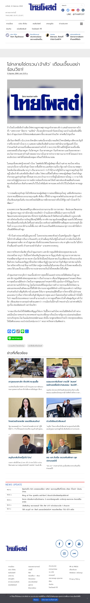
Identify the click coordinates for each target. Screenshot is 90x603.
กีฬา (29, 573)
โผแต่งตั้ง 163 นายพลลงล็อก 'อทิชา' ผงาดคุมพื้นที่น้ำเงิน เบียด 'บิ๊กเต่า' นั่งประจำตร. (52, 490)
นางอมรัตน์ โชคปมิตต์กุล (16, 346)
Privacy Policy (74, 579)
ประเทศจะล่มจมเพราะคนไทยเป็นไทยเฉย (36, 38)
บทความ (11, 576)
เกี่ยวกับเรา (73, 570)
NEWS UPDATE (13, 484)
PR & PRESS (73, 566)
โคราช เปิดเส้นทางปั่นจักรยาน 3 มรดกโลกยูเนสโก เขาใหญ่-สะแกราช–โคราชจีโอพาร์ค (51, 500)
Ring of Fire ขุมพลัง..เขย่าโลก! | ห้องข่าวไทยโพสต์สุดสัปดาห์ (45, 495)
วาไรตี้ (30, 570)
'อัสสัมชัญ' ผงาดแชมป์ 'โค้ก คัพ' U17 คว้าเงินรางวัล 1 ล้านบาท (46, 505)
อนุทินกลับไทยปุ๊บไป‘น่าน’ (20, 457)
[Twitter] (67, 10)
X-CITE (51, 572)
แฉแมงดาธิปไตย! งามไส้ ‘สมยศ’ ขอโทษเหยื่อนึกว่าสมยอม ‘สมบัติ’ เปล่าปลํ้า (61, 385)
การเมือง (9, 23)
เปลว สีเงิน (23, 23)
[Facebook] (62, 10)
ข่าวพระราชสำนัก (13, 582)
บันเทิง (8, 29)
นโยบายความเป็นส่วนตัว (50, 600)
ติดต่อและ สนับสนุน (76, 573)
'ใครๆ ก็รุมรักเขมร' (17, 36)
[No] (87, 598)
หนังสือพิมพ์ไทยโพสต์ (35, 346)
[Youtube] (73, 10)
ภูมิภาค (30, 585)
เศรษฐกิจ (49, 23)
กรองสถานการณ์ (34, 566)
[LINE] (74, 553)
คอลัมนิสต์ (37, 23)
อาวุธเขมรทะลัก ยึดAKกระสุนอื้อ (23, 381)
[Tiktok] (83, 10)
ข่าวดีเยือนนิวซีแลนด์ (56, 421)
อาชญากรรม (53, 569)
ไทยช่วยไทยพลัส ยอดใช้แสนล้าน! (24, 421)
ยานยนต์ (52, 575)
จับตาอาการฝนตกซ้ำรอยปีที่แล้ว (76, 38)
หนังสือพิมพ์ (21, 29)
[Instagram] (78, 10)
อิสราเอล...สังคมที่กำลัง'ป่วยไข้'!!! (56, 38)
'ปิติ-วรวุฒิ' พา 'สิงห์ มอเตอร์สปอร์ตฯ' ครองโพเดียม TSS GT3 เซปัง (48, 509)
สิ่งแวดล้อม (32, 588)
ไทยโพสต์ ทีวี (37, 29)
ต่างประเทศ (63, 23)
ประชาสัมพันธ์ (32, 582)
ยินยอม (36, 600)
